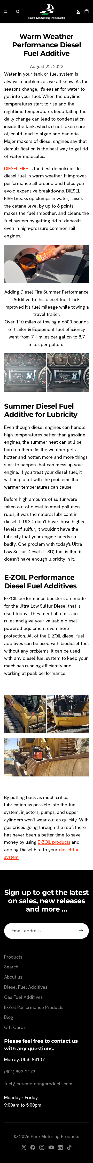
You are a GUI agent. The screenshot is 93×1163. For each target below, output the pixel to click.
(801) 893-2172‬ (19, 1072)
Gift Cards (15, 1027)
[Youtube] (51, 1147)
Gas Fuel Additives (23, 997)
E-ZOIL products (54, 842)
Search (11, 967)
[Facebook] (33, 1147)
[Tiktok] (69, 1147)
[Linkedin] (60, 1147)
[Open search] (17, 11)
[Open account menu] (78, 11)
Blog (8, 1017)
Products (13, 957)
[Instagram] (42, 1147)
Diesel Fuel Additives (25, 987)
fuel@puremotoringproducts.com (38, 1084)
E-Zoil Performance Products (33, 1007)
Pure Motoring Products (55, 1136)
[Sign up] (81, 931)
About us (13, 977)
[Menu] (5, 12)
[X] (24, 1147)
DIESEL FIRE (16, 168)
